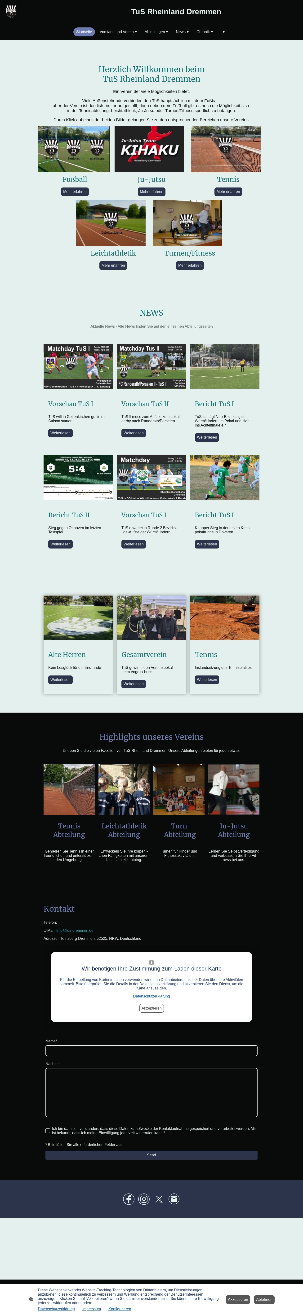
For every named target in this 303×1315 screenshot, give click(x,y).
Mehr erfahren (75, 192)
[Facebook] (128, 1199)
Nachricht (53, 1064)
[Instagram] (144, 1199)
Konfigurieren (119, 1309)
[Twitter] (159, 1199)
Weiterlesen (60, 433)
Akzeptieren (152, 1008)
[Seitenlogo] (11, 12)
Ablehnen (264, 1300)
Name (51, 1041)
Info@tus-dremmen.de (75, 930)
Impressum (91, 1309)
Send (151, 1155)
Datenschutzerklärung (151, 996)
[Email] (174, 1199)
